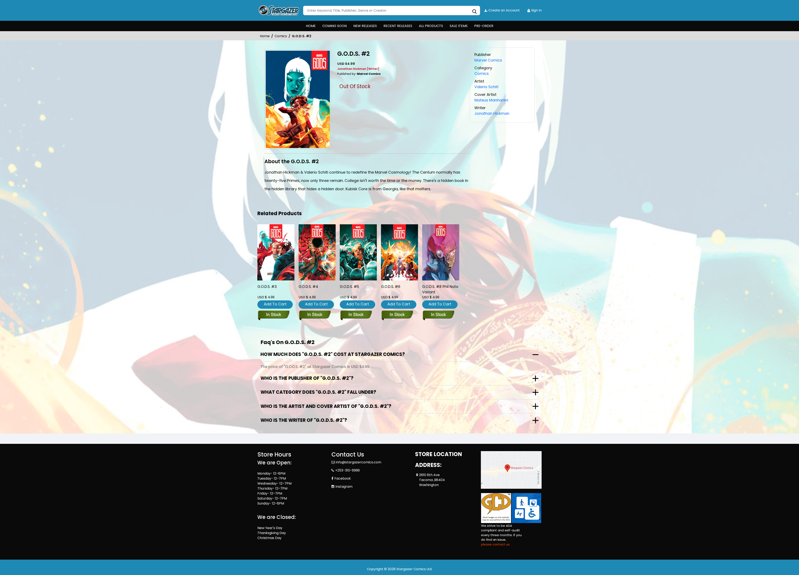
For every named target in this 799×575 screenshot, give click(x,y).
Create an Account (504, 10)
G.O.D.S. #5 (349, 286)
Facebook (342, 478)
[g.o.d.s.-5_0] (358, 252)
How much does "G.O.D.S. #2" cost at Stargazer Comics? (333, 354)
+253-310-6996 (347, 470)
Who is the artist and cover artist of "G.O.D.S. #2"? (326, 406)
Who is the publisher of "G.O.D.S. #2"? (307, 378)
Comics (281, 36)
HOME (311, 25)
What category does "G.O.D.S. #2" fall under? (318, 392)
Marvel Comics (488, 60)
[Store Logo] (278, 10)
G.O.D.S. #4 (308, 286)
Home (265, 36)
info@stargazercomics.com (358, 462)
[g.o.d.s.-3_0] (275, 252)
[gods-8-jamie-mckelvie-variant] (440, 252)
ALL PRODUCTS (431, 25)
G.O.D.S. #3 (267, 286)
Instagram (343, 486)
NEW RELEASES (365, 25)
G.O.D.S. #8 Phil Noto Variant (440, 289)
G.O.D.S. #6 (390, 286)
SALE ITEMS (459, 25)
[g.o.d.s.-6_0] (399, 252)
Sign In (536, 10)
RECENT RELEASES (397, 25)
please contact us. (495, 544)
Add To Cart (275, 304)
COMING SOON (334, 25)
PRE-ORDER (483, 25)
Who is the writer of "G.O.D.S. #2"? (304, 420)
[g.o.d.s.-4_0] (317, 252)
